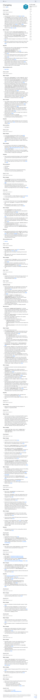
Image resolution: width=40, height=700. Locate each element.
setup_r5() (22, 77)
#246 (22, 375)
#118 (9, 665)
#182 (18, 440)
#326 (27, 187)
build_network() (13, 77)
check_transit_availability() (18, 31)
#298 (5, 141)
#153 (19, 559)
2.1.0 (30, 11)
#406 (15, 147)
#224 (22, 363)
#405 (13, 147)
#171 (26, 502)
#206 (21, 453)
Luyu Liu (6, 241)
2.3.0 (30, 8)
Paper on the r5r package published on (14, 560)
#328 (16, 250)
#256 (20, 395)
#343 (20, 265)
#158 (18, 536)
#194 (27, 464)
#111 (17, 576)
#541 (15, 27)
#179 (25, 446)
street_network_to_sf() (14, 388)
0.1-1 (31, 38)
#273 (11, 289)
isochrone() (8, 17)
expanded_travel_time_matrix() (10, 51)
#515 (5, 40)
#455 (16, 24)
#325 (15, 278)
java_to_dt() (18, 452)
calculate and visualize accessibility (17, 557)
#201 (11, 483)
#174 (16, 500)
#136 (21, 595)
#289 (22, 97)
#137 (12, 579)
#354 (16, 233)
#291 (24, 82)
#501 (20, 51)
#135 (5, 605)
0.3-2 (31, 29)
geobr (12, 578)
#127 (12, 646)
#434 (26, 161)
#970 (23, 16)
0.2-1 (31, 34)
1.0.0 (30, 18)
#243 (26, 292)
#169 (13, 492)
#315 (24, 205)
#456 (15, 111)
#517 (8, 53)
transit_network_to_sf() (14, 394)
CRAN (14, 690)
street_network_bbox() (17, 35)
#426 (7, 148)
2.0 (30, 13)
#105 (5, 622)
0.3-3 (31, 28)
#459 (14, 122)
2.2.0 (30, 9)
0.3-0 (31, 33)
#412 (19, 147)
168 (12, 496)
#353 (5, 216)
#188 (25, 472)
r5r (3, 1)
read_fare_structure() (10, 322)
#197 (18, 458)
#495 (23, 24)
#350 (27, 195)
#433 (7, 162)
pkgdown (35, 696)
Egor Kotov (7, 69)
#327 (5, 233)
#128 (12, 630)
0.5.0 (30, 24)
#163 (13, 530)
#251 (22, 388)
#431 (12, 27)
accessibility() (10, 209)
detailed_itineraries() (10, 136)
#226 (21, 377)
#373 (20, 16)
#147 (17, 582)
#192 (5, 478)
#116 (5, 670)
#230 (5, 345)
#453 (18, 106)
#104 (5, 665)
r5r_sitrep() (12, 316)
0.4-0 (31, 26)
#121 (11, 650)
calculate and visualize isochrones (17, 556)
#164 (13, 250)
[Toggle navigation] (35, 1)
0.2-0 (31, 36)
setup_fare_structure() (10, 320)
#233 (7, 293)
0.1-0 (31, 39)
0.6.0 (30, 23)
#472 (25, 103)
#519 (5, 43)
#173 (13, 515)
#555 (25, 61)
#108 (26, 560)
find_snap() (12, 494)
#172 (13, 518)
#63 (26, 609)
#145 (5, 586)
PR (14, 233)
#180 (23, 443)
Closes (6, 474)
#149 (5, 569)
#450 (18, 90)
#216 (13, 371)
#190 (8, 474)
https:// (20, 685)
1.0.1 (30, 16)
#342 (17, 212)
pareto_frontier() (13, 314)
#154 (13, 571)
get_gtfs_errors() (16, 25)
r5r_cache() (12, 202)
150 (20, 520)
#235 (14, 356)
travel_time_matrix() (9, 85)
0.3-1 (31, 31)
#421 (23, 147)
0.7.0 (30, 21)
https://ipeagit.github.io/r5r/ (16, 691)
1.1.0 (30, 14)
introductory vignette (11, 575)
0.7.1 (30, 19)
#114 (24, 672)
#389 (10, 147)
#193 (20, 480)
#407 (17, 147)
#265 (19, 333)
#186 (25, 450)
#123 (18, 249)
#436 (24, 135)
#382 (5, 182)
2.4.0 (30, 6)
